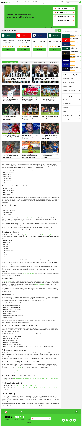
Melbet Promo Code (21, 386)
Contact (7, 419)
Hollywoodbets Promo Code (28, 388)
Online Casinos (62, 2)
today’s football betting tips (30, 235)
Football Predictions (27, 2)
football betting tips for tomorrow (50, 235)
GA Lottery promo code (42, 378)
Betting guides (55, 2)
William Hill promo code (27, 372)
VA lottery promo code (30, 378)
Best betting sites (16, 370)
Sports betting (42, 2)
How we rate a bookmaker (29, 421)
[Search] (80, 2)
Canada (19, 367)
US (16, 367)
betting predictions (30, 217)
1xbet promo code (15, 372)
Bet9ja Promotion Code (53, 388)
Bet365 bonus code (39, 284)
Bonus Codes (7, 281)
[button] (56, 30)
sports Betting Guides (28, 273)
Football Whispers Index (17, 2)
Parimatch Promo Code (31, 386)
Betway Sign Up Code (41, 388)
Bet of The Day (35, 2)
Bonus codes (48, 2)
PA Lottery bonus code (18, 378)
